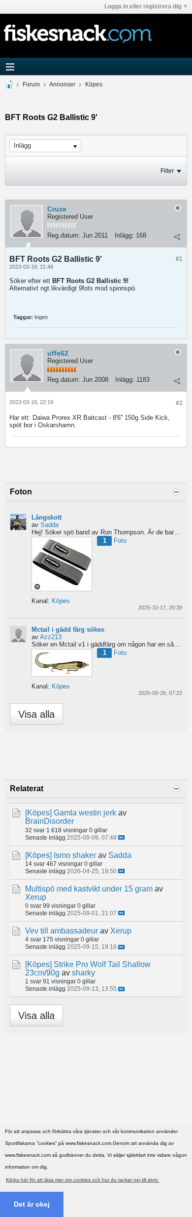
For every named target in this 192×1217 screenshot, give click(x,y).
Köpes (93, 84)
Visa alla (36, 714)
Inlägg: (124, 235)
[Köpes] (38, 813)
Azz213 (51, 637)
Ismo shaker (75, 855)
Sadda (49, 524)
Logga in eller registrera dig (142, 6)
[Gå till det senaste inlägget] (121, 837)
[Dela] (177, 236)
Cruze (56, 209)
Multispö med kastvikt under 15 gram (89, 889)
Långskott (47, 517)
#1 (179, 258)
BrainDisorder (49, 821)
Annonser (62, 84)
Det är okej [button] (32, 1204)
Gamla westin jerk (85, 813)
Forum (31, 84)
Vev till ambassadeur (61, 931)
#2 (179, 403)
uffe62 (57, 353)
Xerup (35, 897)
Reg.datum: (63, 235)
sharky (83, 973)
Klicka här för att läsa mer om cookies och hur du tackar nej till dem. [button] (82, 1179)
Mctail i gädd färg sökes (68, 629)
